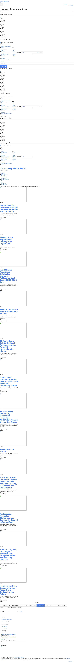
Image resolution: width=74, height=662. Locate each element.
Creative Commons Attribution (19, 657)
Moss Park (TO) (4, 178)
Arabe (3, 23)
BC (13, 50)
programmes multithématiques (6, 59)
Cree (3, 24)
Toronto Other (3, 175)
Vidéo (5, 42)
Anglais (3, 18)
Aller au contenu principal (4, 1)
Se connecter (71, 5)
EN (1, 4)
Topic (1, 43)
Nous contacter (4, 628)
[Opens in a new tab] (37, 634)
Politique (2, 47)
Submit (41, 52)
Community (19, 52)
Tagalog (3, 35)
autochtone (3, 58)
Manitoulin (3, 172)
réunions (2, 61)
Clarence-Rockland (4, 170)
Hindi (3, 28)
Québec (14, 55)
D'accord (70, 661)
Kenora (2, 180)
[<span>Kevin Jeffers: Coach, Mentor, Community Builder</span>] (9, 298)
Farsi (3, 27)
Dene (3, 25)
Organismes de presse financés (7, 619)
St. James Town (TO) (5, 179)
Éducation (3, 51)
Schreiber (3, 173)
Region (13, 47)
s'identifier (21, 611)
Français (3, 21)
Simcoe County (4, 177)
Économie (3, 57)
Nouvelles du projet (5, 624)
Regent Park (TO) (4, 174)
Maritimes (14, 57)
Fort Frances (3, 183)
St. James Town (4, 184)
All (0, 17)
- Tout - (2, 42)
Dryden (2, 181)
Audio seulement (10, 42)
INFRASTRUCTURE (5, 54)
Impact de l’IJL (4, 626)
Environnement (4, 48)
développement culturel (5, 53)
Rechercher (4, 66)
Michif (3, 31)
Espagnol (3, 34)
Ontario (14, 54)
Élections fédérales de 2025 (6, 46)
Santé (2, 50)
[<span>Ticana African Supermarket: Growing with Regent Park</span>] (9, 226)
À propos (3, 617)
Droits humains (4, 55)
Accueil (65, 4)
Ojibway (3, 32)
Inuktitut (3, 30)
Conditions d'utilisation (5, 621)
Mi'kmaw (3, 20)
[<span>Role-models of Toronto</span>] (9, 438)
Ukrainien (3, 37)
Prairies (14, 53)
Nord (14, 51)
